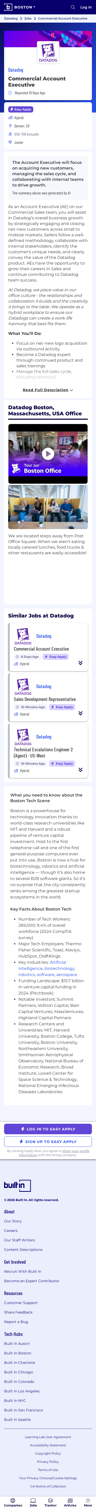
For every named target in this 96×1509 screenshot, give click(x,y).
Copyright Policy (48, 1453)
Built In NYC (15, 1400)
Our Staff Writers (19, 1240)
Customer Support (21, 1302)
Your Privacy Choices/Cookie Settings (48, 1478)
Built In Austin (17, 1343)
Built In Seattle (17, 1419)
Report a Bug (16, 1321)
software (46, 974)
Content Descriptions (23, 1249)
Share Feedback (18, 1312)
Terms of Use (48, 1470)
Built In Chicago (18, 1372)
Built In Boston (17, 1353)
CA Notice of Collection (48, 1486)
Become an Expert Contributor (31, 1281)
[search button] (73, 7)
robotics (26, 974)
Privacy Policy (48, 1462)
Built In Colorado (19, 1381)
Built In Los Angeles (22, 1391)
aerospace (66, 974)
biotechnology (59, 968)
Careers (11, 1230)
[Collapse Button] (81, 663)
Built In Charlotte (19, 1362)
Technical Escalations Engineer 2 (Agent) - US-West (43, 752)
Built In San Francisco (23, 1410)
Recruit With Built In (22, 1271)
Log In (86, 7)
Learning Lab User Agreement (48, 1437)
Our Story (13, 1221)
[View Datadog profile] (48, 39)
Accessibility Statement (48, 1445)
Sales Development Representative (45, 699)
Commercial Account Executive (41, 648)
